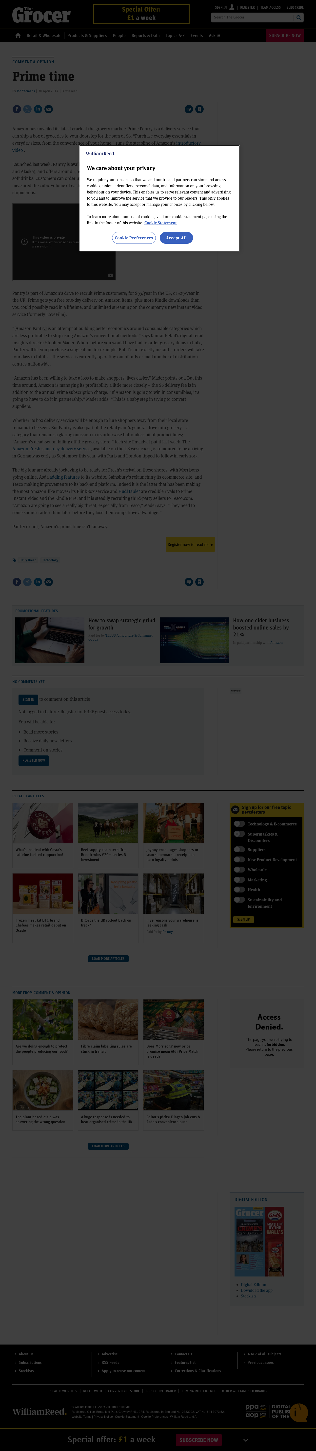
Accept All (176, 238)
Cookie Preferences (134, 238)
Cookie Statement (160, 223)
